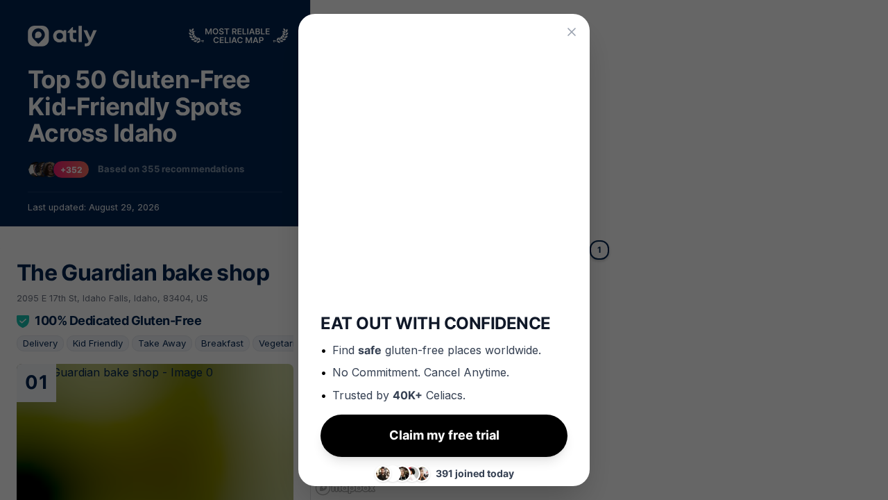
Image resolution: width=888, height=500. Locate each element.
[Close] (571, 32)
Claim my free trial (444, 429)
